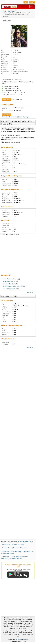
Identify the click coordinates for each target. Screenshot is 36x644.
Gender (4, 150)
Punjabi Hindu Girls (8, 284)
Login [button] (25, 2)
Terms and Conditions (22, 639)
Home (4, 11)
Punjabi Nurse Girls (8, 281)
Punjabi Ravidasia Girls (9, 279)
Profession (4, 67)
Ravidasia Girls (6, 544)
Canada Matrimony (16, 556)
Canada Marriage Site (16, 558)
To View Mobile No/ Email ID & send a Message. (15, 117)
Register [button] (32, 2)
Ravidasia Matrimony (18, 544)
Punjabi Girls (5, 551)
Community (4, 62)
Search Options (12, 11)
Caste (3, 60)
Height (3, 52)
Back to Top (30, 292)
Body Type (4, 65)
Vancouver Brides (6, 548)
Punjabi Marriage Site (8, 553)
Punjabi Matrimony (16, 551)
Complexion (4, 63)
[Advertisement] (18, 255)
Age (2, 50)
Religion (3, 58)
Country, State (5, 71)
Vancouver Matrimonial (19, 548)
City (2, 73)
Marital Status (5, 54)
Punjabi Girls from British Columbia (12, 286)
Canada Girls (5, 556)
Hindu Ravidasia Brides (9, 289)
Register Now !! (6, 99)
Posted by (4, 56)
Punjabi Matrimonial (28, 551)
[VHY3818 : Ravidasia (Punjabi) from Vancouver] (18, 36)
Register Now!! (6, 114)
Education (4, 69)
